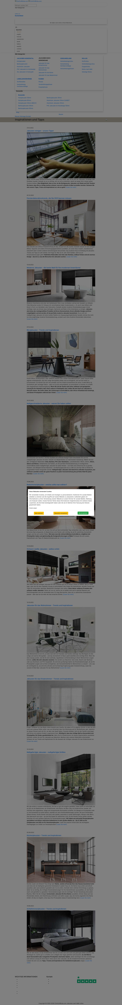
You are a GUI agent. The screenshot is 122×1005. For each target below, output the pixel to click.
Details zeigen (33, 508)
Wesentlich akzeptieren (61, 513)
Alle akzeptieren (83, 513)
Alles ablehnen (39, 513)
